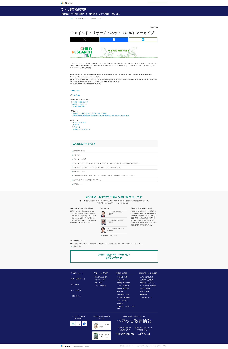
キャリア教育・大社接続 (148, 285)
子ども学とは (75, 95)
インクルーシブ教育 (79, 122)
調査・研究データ (81, 14)
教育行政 (120, 303)
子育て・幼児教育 (100, 285)
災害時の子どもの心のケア (81, 129)
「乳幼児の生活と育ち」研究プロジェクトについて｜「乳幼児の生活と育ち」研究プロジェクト (104, 175)
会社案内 (159, 346)
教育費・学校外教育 (123, 283)
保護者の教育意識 (123, 288)
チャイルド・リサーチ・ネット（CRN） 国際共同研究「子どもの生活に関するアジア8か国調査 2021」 (106, 163)
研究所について (67, 14)
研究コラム (93, 14)
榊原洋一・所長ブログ (79, 104)
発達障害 (76, 124)
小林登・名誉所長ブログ (80, 102)
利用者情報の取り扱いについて (127, 346)
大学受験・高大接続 (146, 280)
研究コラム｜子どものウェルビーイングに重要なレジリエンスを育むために (97, 167)
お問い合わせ (115, 14)
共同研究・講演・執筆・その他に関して (114, 256)
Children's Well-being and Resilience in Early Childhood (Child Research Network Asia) (101, 115)
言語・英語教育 (122, 300)
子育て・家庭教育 (123, 285)
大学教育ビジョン (146, 297)
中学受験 (120, 291)
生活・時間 (121, 280)
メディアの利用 (100, 280)
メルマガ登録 (104, 14)
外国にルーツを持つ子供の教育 (125, 307)
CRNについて (75, 90)
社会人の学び (144, 291)
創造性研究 (143, 294)
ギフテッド (76, 127)
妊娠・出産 (98, 283)
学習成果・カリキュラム (148, 283)
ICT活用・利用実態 (123, 297)
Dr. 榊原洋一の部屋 (78, 106)
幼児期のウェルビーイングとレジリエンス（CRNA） (90, 113)
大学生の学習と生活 (146, 277)
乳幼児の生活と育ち (101, 277)
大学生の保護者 (145, 288)
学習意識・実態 (122, 277)
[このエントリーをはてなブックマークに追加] (143, 40)
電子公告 (165, 346)
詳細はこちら (77, 246)
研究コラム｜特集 (79, 171)
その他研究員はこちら (110, 235)
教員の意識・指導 (123, 294)
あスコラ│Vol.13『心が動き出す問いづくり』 (88, 180)
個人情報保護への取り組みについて (145, 346)
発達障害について (79, 151)
